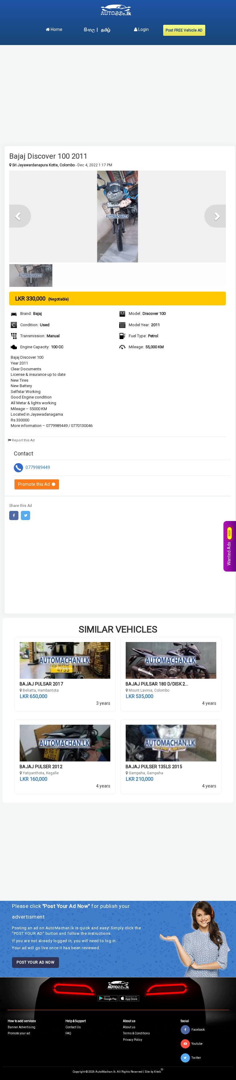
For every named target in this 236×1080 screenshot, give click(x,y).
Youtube (197, 1043)
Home (56, 29)
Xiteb (158, 1071)
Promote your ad (19, 1033)
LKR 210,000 (139, 779)
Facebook (198, 1029)
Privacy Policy (132, 1039)
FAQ (68, 1033)
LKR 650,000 (33, 696)
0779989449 (37, 467)
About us (129, 1027)
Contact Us (73, 1027)
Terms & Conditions (136, 1033)
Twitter (196, 1057)
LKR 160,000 (33, 779)
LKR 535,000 (139, 696)
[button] (20, 216)
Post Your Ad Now (35, 962)
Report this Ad (23, 440)
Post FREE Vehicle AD (184, 30)
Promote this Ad (35, 484)
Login (143, 29)
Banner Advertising (21, 1027)
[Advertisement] (120, 92)
